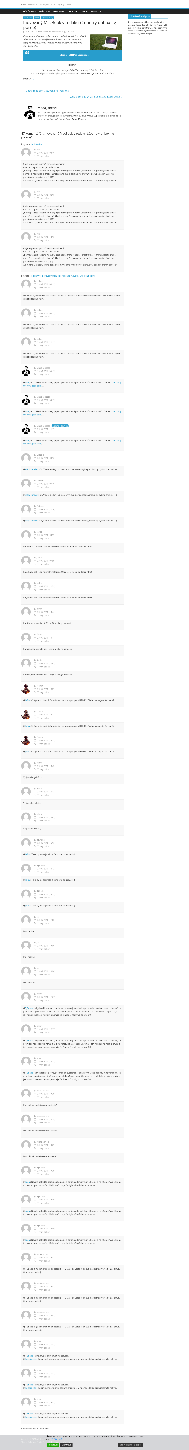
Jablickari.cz (36, 144)
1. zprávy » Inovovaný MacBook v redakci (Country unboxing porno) (63, 275)
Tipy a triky (72, 11)
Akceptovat (53, 1445)
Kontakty (96, 11)
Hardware (28, 18)
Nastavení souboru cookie (130, 1445)
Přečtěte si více (57, 1439)
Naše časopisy (29, 11)
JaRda (27, 700)
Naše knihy (44, 11)
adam (27, 1181)
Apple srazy (58, 11)
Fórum (85, 11)
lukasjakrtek (31, 1359)
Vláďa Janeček (43, 32)
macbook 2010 (57, 32)
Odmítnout (66, 1445)
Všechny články (47, 18)
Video (37, 18)
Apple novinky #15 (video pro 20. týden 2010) (96, 96)
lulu (27, 382)
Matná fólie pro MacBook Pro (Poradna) (45, 90)
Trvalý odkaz (43, 156)
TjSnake (29, 1008)
